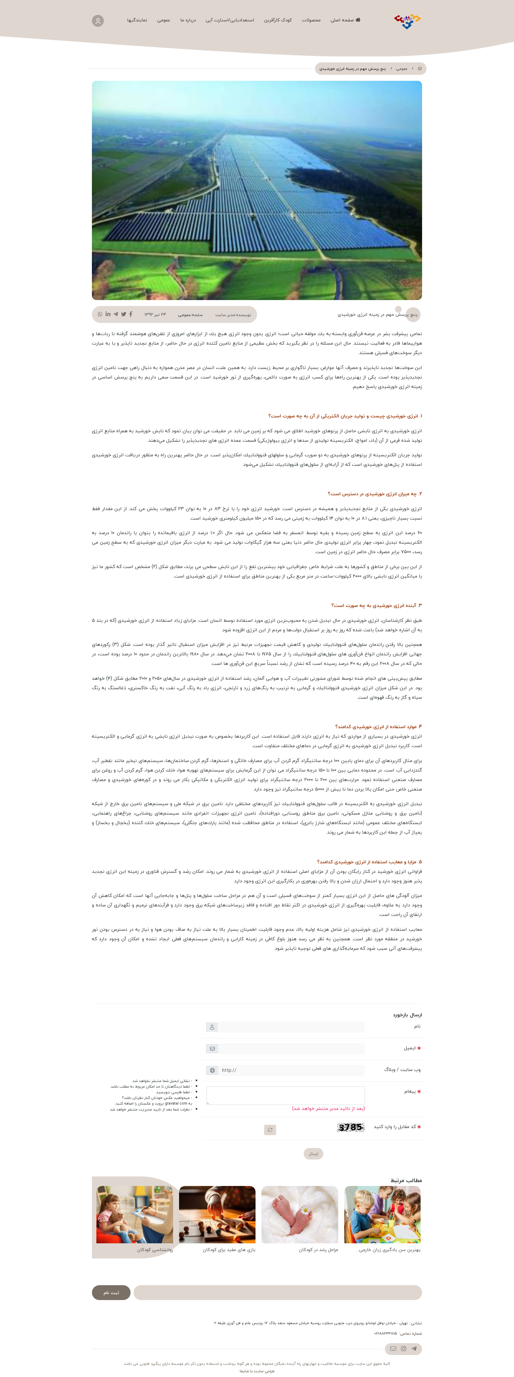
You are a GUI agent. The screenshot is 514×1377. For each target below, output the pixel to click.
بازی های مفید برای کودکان (229, 1249)
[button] (415, 1221)
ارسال (313, 1153)
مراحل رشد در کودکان (318, 1249)
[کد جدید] (270, 1130)
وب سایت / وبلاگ (402, 1069)
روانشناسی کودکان (155, 1249)
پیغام (410, 1091)
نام (417, 1026)
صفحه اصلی (343, 20)
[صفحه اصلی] (420, 68)
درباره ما (188, 20)
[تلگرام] (414, 1349)
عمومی (163, 20)
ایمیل (410, 1048)
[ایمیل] (393, 1349)
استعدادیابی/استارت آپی (230, 20)
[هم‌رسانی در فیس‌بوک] (130, 314)
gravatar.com (176, 1103)
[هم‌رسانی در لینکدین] (108, 314)
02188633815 (385, 1334)
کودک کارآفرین (278, 20)
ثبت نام (111, 1292)
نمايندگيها (137, 20)
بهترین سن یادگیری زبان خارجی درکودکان (390, 1250)
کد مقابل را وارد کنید (395, 1126)
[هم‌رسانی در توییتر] (123, 314)
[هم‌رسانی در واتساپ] (100, 314)
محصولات (311, 20)
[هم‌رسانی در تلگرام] (115, 314)
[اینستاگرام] (403, 1349)
